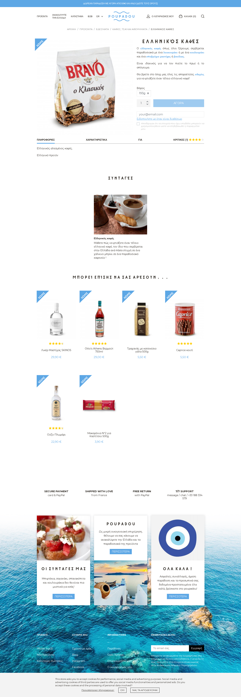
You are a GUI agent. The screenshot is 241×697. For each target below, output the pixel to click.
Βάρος (141, 88)
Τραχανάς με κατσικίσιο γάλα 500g (141, 350)
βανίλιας (179, 56)
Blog (75, 654)
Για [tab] (140, 139)
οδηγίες (199, 74)
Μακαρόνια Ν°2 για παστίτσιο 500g (99, 435)
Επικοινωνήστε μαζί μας (122, 661)
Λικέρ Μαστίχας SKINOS (56, 350)
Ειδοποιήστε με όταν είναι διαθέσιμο (159, 118)
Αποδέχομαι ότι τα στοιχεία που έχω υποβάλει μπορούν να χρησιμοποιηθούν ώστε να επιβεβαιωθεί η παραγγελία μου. (172, 126)
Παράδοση (113, 648)
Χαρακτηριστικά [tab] (96, 139)
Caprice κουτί (184, 350)
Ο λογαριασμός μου (163, 16)
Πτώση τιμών (45, 648)
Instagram (78, 661)
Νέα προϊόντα (45, 654)
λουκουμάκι (170, 52)
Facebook (78, 667)
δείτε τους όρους (147, 3)
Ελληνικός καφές (104, 238)
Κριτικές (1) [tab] (188, 139)
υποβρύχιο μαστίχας (158, 56)
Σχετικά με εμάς (82, 648)
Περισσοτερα (64, 596)
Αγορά (179, 103)
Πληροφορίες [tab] (46, 139)
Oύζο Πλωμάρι (56, 434)
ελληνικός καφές (150, 48)
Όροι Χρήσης (115, 654)
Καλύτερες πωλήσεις (50, 661)
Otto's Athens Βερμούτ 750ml (99, 350)
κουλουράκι (197, 52)
